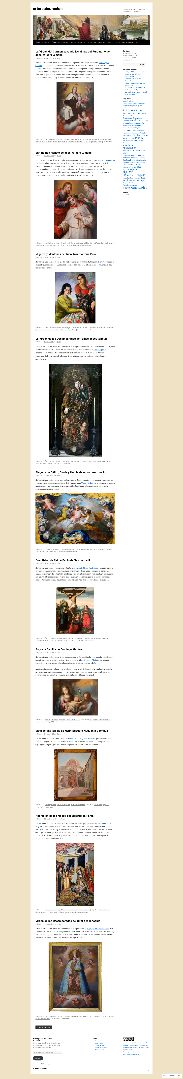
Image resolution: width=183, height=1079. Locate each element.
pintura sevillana (104, 719)
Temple (87, 910)
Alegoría (92, 549)
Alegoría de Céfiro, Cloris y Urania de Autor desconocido (71, 472)
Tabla (70, 245)
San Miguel (126, 162)
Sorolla (136, 178)
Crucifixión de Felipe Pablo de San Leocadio (63, 560)
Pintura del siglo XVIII (67, 139)
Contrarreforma (127, 118)
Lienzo (99, 1016)
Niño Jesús (126, 138)
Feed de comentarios (101, 1047)
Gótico (47, 910)
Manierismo (127, 133)
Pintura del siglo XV (56, 910)
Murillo (143, 133)
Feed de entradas (100, 1045)
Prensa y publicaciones (124, 42)
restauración (97, 461)
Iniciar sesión (99, 1043)
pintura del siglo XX (66, 327)
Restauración (79, 139)
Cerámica (101, 42)
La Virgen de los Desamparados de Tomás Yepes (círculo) (71, 338)
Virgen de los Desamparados (98, 928)
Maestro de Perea (47, 912)
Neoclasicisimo (47, 141)
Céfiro (97, 549)
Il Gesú (146, 120)
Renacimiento (68, 638)
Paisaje (132, 138)
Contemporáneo (50, 805)
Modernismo (136, 133)
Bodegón (125, 116)
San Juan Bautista (130, 159)
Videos (138, 42)
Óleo (46, 139)
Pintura (89, 461)
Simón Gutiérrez (128, 178)
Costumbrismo (54, 327)
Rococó (77, 549)
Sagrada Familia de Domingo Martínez (59, 649)
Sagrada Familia (41, 722)
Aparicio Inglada (136, 105)
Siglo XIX (135, 167)
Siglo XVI (67, 640)
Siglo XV (56, 912)
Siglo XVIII (64, 245)
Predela (141, 140)
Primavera (108, 549)
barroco (83, 461)
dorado (133, 120)
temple (67, 912)
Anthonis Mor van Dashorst (130, 103)
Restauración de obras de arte (78, 141)
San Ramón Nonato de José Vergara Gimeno (63, 152)
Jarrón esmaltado (127, 125)
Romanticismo (128, 157)
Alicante (131, 101)
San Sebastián (141, 162)
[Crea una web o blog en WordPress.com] (149, 1070)
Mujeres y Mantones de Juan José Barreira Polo (65, 254)
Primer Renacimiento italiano (137, 143)
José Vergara (109, 243)
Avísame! (38, 1058)
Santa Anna (126, 164)
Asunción (126, 113)
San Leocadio (58, 640)
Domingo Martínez (91, 659)
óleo (78, 461)
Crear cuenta (98, 1041)
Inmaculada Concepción (133, 122)
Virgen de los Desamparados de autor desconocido (67, 921)
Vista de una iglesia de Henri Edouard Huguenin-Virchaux (71, 730)
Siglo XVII (128, 172)
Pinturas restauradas (78, 42)
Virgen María (130, 187)
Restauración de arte (92, 139)
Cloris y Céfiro (87, 482)
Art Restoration (99, 243)
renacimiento (129, 145)
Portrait (136, 140)
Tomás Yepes (98, 349)
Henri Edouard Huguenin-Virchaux (81, 738)
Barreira (101, 261)
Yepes (49, 463)
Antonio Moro (141, 103)
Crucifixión (105, 638)
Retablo (81, 910)
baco (130, 113)
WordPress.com (99, 1050)
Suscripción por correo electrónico (43, 1039)
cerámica (137, 116)
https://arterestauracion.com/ (131, 1054)
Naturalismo (127, 135)
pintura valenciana (41, 330)
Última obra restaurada (60, 42)
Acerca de (45, 42)
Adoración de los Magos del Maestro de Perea (64, 815)
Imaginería (92, 42)
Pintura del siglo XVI (62, 461)
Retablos (111, 42)
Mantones (110, 327)
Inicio (38, 42)
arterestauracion (48, 8)
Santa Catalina (135, 164)
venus (130, 180)
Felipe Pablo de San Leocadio (87, 567)
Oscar (59, 58)
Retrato (137, 155)
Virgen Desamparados (130, 185)
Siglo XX (73, 330)
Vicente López (139, 180)
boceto (144, 113)
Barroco (51, 461)
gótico (140, 120)
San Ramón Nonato (53, 245)
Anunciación (127, 105)
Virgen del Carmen (95, 141)
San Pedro (133, 162)
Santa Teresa (126, 167)
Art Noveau (126, 108)
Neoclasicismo (54, 139)
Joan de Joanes (136, 125)
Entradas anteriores (43, 1027)
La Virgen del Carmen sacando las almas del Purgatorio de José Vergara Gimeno (72, 53)
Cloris (102, 549)
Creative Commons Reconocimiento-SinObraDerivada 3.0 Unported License (136, 1047)
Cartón (99, 805)
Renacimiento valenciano (44, 640)
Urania (56, 551)
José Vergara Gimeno (106, 160)
